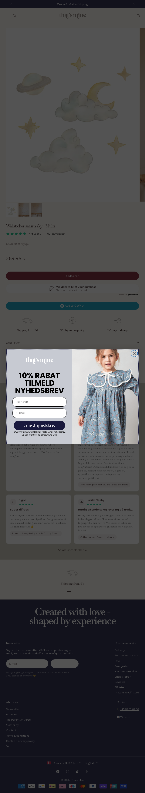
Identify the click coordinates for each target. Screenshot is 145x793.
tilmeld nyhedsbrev (39, 425)
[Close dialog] (134, 353)
